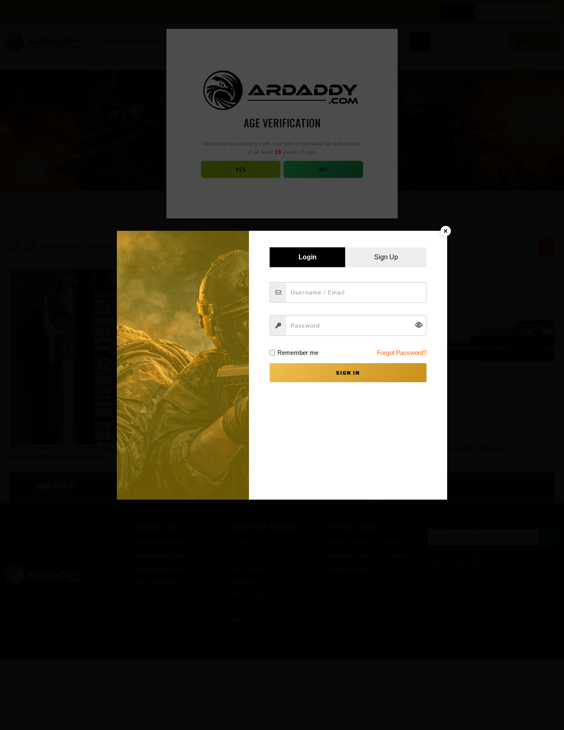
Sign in (348, 373)
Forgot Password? (402, 352)
